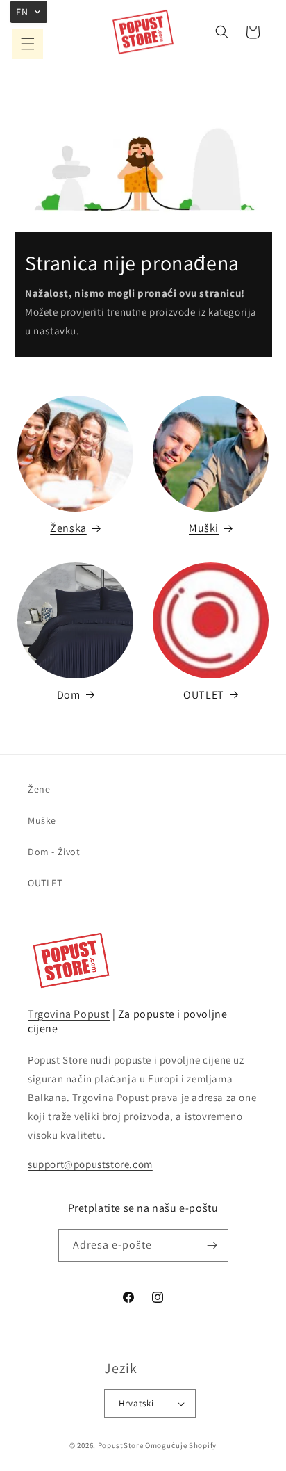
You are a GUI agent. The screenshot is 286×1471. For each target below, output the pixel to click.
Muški (204, 528)
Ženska (68, 528)
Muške (42, 820)
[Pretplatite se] (212, 1245)
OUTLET (203, 695)
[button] (27, 44)
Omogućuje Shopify (181, 1445)
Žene (39, 789)
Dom (69, 695)
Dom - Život (54, 851)
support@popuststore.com (90, 1164)
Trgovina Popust (69, 1014)
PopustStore (121, 1445)
